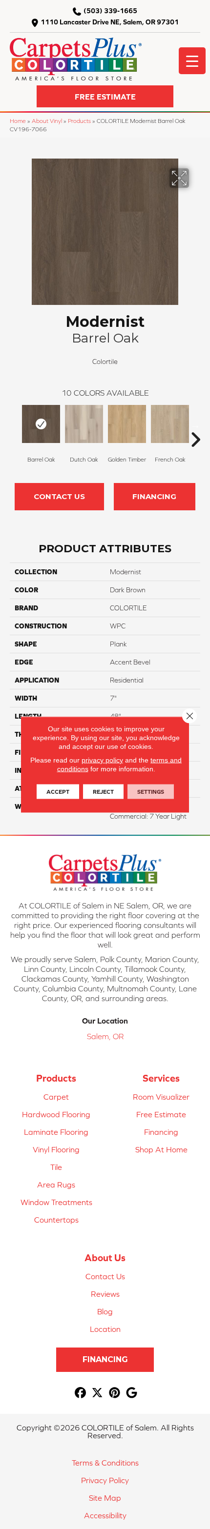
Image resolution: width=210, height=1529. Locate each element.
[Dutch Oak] (84, 423)
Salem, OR (105, 1036)
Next (195, 425)
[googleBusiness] (132, 1393)
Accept (57, 791)
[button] (105, 96)
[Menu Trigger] (192, 60)
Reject (103, 791)
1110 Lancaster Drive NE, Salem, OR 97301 (110, 22)
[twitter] (97, 1393)
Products (79, 121)
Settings (150, 791)
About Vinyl (47, 121)
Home (18, 121)
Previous (14, 425)
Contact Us (59, 496)
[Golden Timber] (126, 423)
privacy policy (102, 760)
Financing (154, 496)
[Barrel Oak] (41, 423)
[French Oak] (169, 423)
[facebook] (80, 1393)
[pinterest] (114, 1393)
